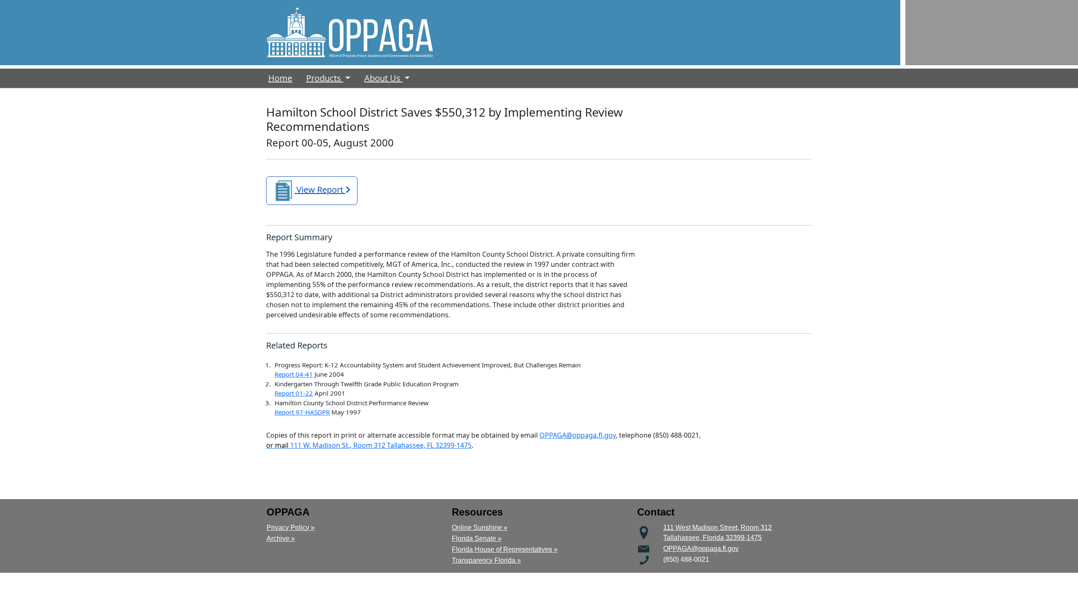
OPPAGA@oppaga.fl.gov (577, 435)
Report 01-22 (294, 393)
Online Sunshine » (479, 527)
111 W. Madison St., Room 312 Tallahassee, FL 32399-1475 (369, 445)
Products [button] (324, 78)
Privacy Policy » (291, 527)
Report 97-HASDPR (302, 412)
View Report (319, 189)
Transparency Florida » (486, 560)
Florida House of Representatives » (505, 549)
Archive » (281, 538)
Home (282, 78)
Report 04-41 (294, 374)
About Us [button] (383, 78)
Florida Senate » (477, 538)
